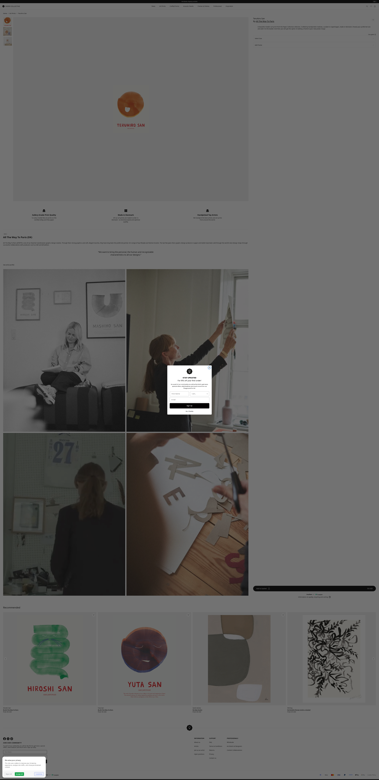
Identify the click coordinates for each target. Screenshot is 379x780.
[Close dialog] (209, 367)
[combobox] (199, 393)
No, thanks (189, 411)
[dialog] (24, 767)
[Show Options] (207, 393)
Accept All (19, 774)
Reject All (9, 774)
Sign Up (189, 406)
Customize (39, 774)
